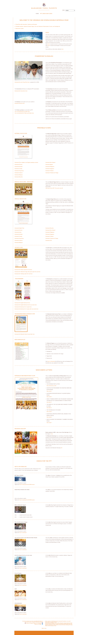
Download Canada (18, 168)
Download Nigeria (49, 164)
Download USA (49, 240)
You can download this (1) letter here (22, 111)
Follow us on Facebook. (37, 623)
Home (37, 13)
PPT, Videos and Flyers (46, 13)
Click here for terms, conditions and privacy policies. (34, 622)
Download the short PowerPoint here (22, 82)
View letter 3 (49, 402)
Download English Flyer (19, 228)
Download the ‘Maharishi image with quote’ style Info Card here (27, 271)
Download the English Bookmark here (22, 302)
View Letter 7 (49, 422)
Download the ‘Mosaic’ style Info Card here (23, 269)
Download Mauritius (19, 176)
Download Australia (18, 166)
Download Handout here (20, 103)
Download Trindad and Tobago (52, 238)
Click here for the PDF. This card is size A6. (54, 188)
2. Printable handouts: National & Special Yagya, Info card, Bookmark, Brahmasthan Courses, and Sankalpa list (37, 26)
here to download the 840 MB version (27, 499)
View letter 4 (49, 407)
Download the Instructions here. (21, 90)
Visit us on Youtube (29, 623)
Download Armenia (18, 164)
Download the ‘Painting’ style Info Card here (23, 273)
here (49, 43)
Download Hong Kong (19, 170)
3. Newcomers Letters (19, 28)
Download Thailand (49, 170)
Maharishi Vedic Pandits (44, 6)
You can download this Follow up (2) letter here (24, 113)
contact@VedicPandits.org (38, 621)
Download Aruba (18, 232)
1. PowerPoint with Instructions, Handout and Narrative (26, 24)
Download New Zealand (50, 162)
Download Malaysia (19, 174)
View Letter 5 (49, 411)
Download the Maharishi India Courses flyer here (25, 334)
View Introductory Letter (51, 385)
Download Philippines (50, 166)
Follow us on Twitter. (38, 624)
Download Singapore (50, 168)
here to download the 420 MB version (27, 484)
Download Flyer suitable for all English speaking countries (26, 162)
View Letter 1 (49, 391)
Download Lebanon (19, 172)
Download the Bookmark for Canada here (23, 306)
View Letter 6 (49, 417)
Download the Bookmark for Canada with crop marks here (26, 308)
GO (61, 447)
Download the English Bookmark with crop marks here (26, 304)
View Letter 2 (49, 396)
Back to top (44, 628)
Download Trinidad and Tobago (52, 172)
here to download (51, 361)
